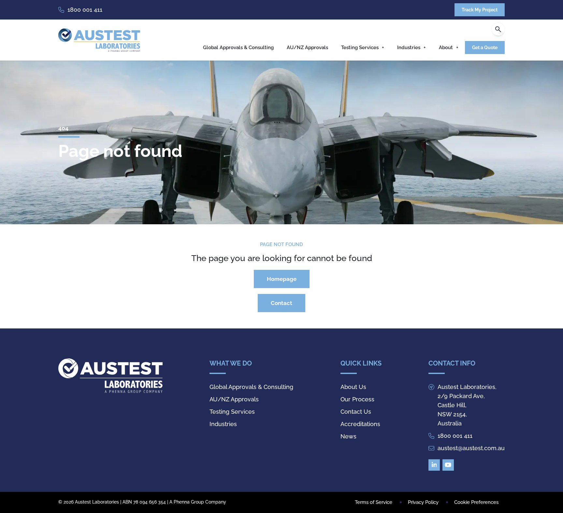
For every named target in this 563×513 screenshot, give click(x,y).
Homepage (281, 279)
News (348, 436)
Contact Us (355, 411)
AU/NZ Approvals (307, 47)
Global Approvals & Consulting (238, 47)
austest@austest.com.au (471, 448)
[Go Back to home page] (99, 40)
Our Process (357, 399)
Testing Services (360, 47)
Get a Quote (485, 47)
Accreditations (360, 424)
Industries (408, 47)
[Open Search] (498, 29)
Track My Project (480, 9)
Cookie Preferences (476, 502)
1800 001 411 (84, 9)
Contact (281, 303)
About (446, 47)
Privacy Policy (423, 502)
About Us (353, 386)
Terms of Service (373, 502)
